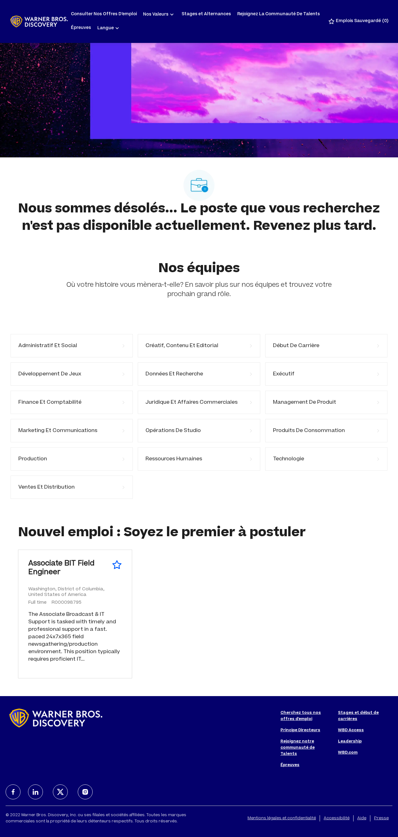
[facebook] (13, 791)
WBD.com (348, 753)
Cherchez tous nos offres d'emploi (300, 716)
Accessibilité (336, 818)
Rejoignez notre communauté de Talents (297, 748)
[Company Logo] (39, 21)
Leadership (350, 741)
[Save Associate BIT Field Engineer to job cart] (117, 565)
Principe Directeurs (300, 730)
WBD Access (351, 730)
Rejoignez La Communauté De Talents (278, 14)
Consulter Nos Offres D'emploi (104, 14)
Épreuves (81, 28)
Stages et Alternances (206, 14)
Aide (361, 818)
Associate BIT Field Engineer (61, 568)
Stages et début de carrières (358, 716)
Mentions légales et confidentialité (282, 818)
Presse (381, 818)
